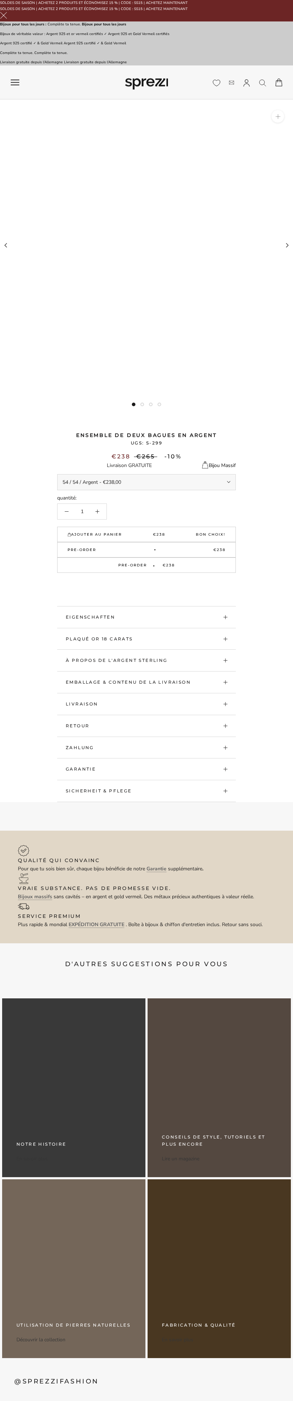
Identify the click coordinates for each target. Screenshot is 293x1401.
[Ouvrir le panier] (278, 82)
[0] (216, 83)
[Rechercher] (263, 82)
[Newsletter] (231, 82)
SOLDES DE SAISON (17, 2)
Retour (77, 725)
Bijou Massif (222, 465)
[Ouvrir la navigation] (15, 82)
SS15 (138, 2)
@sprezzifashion (56, 1381)
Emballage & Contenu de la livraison (128, 682)
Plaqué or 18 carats (99, 638)
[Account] (246, 82)
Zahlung (80, 747)
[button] (146, 584)
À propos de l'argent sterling (117, 660)
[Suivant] (287, 245)
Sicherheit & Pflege (99, 790)
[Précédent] (5, 245)
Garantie (81, 769)
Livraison (82, 704)
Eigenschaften (90, 617)
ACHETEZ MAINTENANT (167, 2)
